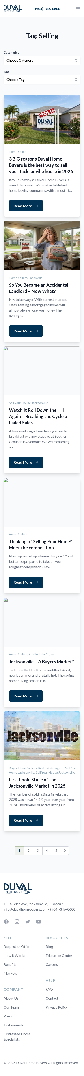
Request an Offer (17, 946)
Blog (49, 946)
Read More (23, 206)
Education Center (59, 955)
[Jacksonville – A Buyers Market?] (42, 622)
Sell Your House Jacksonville (28, 403)
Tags (7, 72)
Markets (10, 973)
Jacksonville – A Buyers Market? (41, 661)
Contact (52, 998)
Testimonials (13, 1025)
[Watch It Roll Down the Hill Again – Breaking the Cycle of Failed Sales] (42, 370)
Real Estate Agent (41, 654)
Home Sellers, (19, 278)
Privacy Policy (57, 1007)
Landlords (35, 278)
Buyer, (13, 768)
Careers (52, 964)
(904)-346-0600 (47, 8)
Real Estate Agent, (51, 768)
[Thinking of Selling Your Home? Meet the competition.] (42, 502)
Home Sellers (18, 151)
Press (8, 1016)
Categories (11, 52)
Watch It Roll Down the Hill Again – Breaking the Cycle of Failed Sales (39, 416)
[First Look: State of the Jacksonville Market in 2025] (42, 735)
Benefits (10, 964)
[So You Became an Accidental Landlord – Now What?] (42, 245)
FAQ (49, 989)
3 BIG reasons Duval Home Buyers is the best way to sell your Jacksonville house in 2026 (41, 165)
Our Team (11, 1007)
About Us (11, 998)
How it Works (14, 955)
